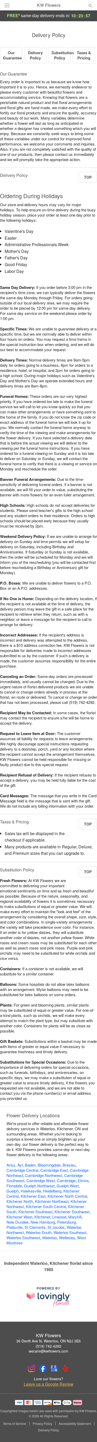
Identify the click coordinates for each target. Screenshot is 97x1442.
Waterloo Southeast (70, 1232)
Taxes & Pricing (84, 55)
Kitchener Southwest (72, 1211)
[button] (86, 1430)
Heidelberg (52, 1191)
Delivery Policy (35, 55)
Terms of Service (14, 1423)
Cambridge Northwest (43, 1175)
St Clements (35, 1227)
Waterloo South (38, 1232)
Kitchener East (33, 1196)
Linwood (59, 1216)
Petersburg (66, 1222)
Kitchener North (19, 1201)
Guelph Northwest (39, 1185)
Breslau (69, 1165)
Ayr (20, 1165)
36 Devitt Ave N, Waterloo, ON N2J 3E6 (48, 1340)
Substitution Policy (62, 55)
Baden (30, 1165)
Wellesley (67, 1237)
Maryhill (74, 1216)
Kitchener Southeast (35, 1211)
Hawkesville (31, 1191)
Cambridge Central (22, 1170)
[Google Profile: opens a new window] (54, 1368)
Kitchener (42, 1216)
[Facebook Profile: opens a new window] (43, 1368)
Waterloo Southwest (23, 1237)
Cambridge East (54, 1170)
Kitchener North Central (67, 1196)
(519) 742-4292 (48, 1346)
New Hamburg (43, 1222)
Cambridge (66, 1180)
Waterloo (49, 1237)
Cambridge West (40, 1180)
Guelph (12, 1191)
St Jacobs (56, 1227)
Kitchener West (19, 1216)
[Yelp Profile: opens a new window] (65, 1368)
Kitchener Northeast (52, 1201)
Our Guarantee (12, 55)
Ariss (10, 1165)
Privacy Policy (42, 1423)
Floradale (14, 1185)
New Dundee (17, 1222)
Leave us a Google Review (48, 1384)
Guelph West (68, 1185)
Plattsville (14, 1227)
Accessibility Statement (75, 1423)
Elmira (83, 1180)
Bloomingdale (49, 1165)
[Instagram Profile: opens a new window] (31, 1368)
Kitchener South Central (46, 1206)
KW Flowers (49, 5)
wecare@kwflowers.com (48, 1351)
